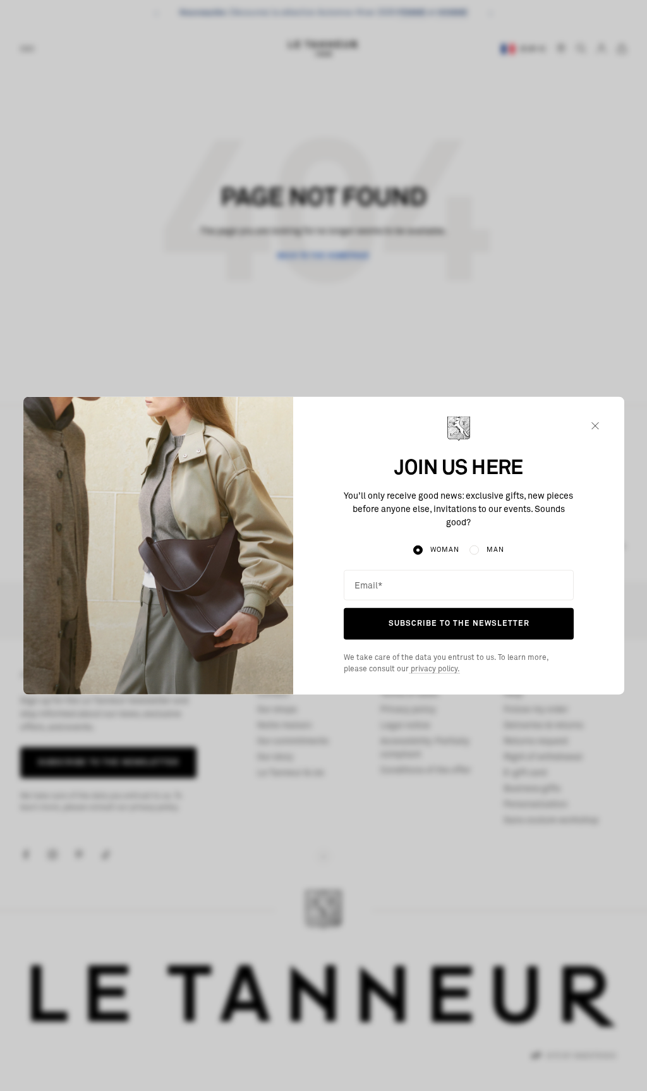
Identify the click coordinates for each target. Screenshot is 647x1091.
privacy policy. (434, 669)
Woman (444, 549)
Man (495, 549)
